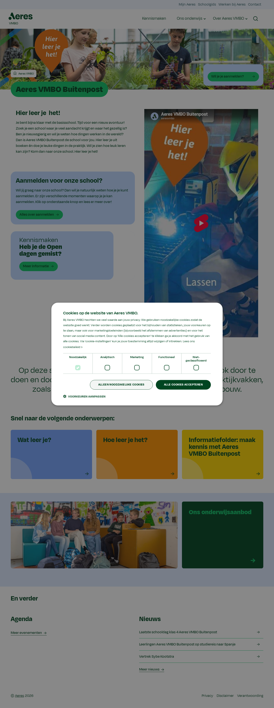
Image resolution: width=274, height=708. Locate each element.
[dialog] (137, 354)
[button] (84, 396)
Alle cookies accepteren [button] (183, 385)
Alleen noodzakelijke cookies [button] (121, 385)
